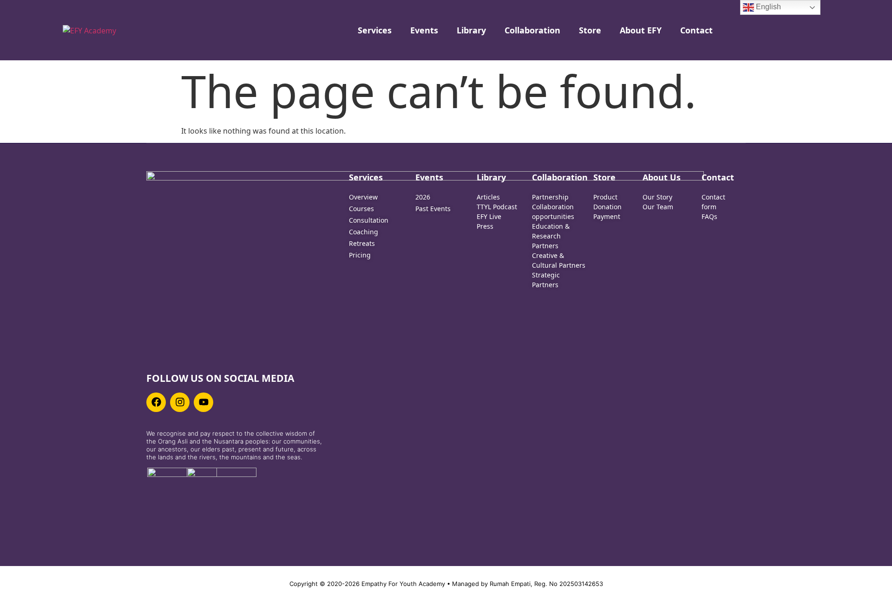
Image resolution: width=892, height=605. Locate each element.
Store (590, 30)
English (767, 7)
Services (375, 30)
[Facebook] (156, 402)
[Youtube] (203, 402)
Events (424, 30)
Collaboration (532, 30)
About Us (662, 177)
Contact (696, 30)
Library (471, 30)
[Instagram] (180, 402)
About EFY (641, 30)
